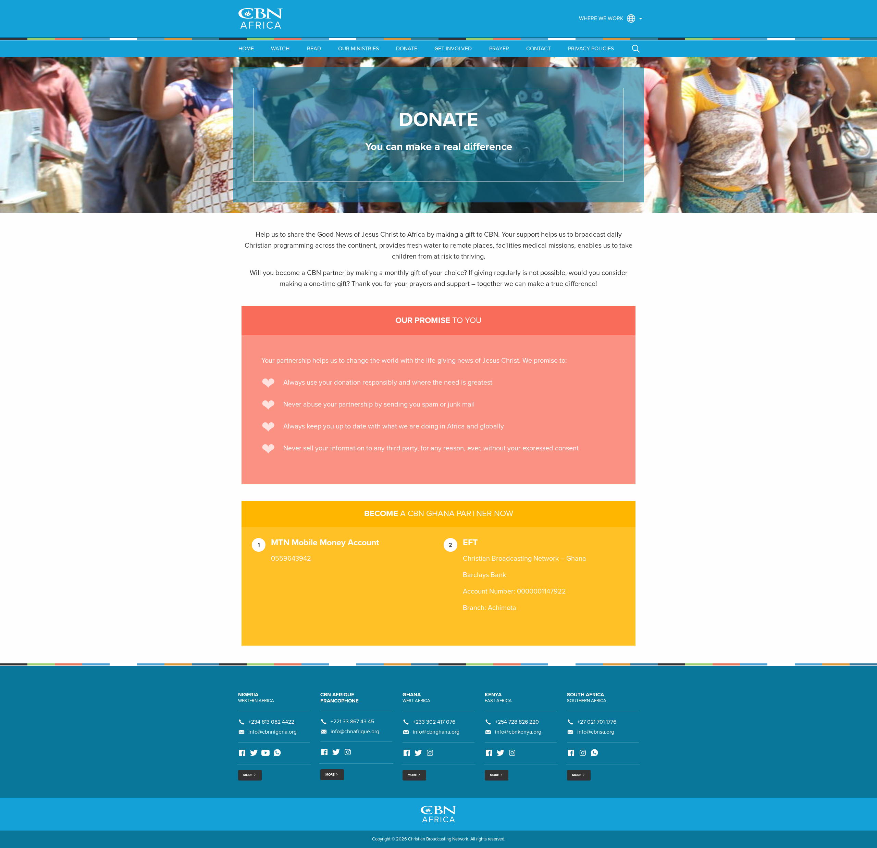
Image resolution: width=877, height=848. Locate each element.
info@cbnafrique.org (355, 731)
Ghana (412, 694)
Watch (280, 48)
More (248, 775)
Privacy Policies (591, 48)
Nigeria (248, 694)
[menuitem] (608, 18)
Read (314, 48)
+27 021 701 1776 (596, 722)
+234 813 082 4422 (271, 722)
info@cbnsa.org (595, 731)
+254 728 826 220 (517, 722)
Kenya (493, 694)
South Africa (585, 694)
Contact (538, 48)
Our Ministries (358, 48)
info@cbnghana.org (436, 731)
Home (246, 48)
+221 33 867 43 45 (352, 721)
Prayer (499, 48)
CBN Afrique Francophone (339, 697)
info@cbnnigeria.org (272, 731)
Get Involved (453, 48)
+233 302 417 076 (434, 722)
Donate (406, 48)
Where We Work (601, 18)
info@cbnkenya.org (518, 731)
